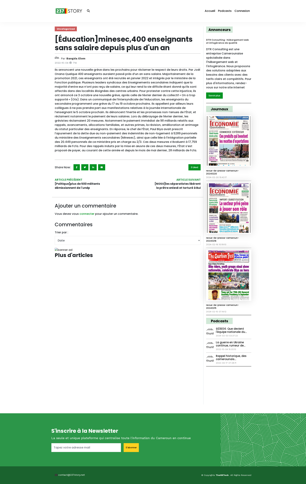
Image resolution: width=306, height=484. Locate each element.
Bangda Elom (75, 58)
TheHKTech (222, 475)
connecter (87, 214)
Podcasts (225, 11)
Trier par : (61, 232)
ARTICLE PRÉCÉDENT (68, 180)
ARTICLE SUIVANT (188, 180)
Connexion (242, 11)
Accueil (210, 11)
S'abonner (131, 447)
